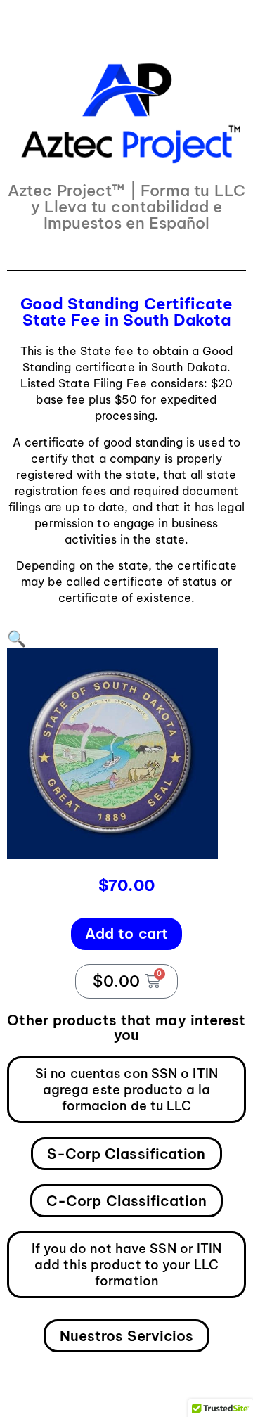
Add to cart (126, 933)
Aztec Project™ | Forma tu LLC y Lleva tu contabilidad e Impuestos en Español (126, 207)
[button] (16, 638)
